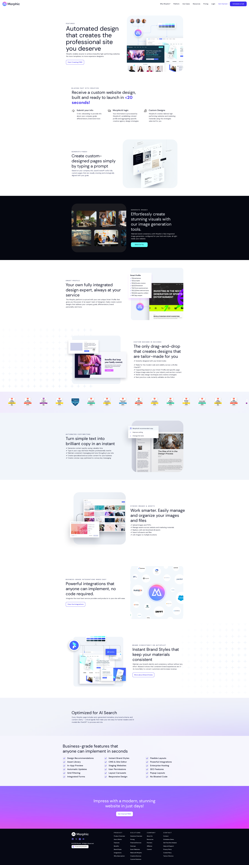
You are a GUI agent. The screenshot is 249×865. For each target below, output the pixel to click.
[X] (77, 839)
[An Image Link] (150, 163)
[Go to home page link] (80, 834)
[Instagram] (80, 839)
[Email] (84, 839)
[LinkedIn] (73, 839)
